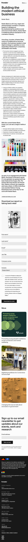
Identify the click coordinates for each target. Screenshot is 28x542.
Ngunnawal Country (6, 506)
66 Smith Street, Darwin (6, 521)
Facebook (15, 532)
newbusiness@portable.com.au (8, 488)
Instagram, (4, 532)
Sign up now (7, 442)
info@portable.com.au (6, 527)
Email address (6, 434)
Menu (24, 3)
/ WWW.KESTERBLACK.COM (9, 196)
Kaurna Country (5, 513)
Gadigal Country (5, 500)
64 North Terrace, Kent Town (7, 514)
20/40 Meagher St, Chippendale (8, 501)
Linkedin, (11, 532)
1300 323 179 (4, 526)
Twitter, (7, 532)
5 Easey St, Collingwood (7, 495)
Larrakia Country (5, 519)
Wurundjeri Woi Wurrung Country (8, 493)
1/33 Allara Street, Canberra (7, 508)
